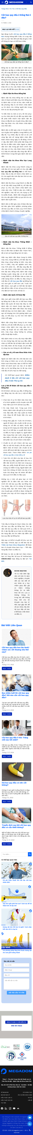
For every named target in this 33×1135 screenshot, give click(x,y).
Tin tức (12, 8)
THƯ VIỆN (3, 1103)
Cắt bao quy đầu (21, 8)
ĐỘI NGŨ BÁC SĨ (5, 1095)
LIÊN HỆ (30, 1100)
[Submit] (30, 854)
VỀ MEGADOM (4, 1092)
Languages (26, 2)
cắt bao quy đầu (16, 281)
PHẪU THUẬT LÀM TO (6, 1097)
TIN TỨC (30, 1097)
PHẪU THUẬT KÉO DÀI (6, 1100)
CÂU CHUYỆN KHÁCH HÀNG (25, 1095)
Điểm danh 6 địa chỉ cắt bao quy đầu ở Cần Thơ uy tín (17, 378)
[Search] (31, 2)
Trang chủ (4, 8)
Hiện (17, 29)
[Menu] (2, 2)
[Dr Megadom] (14, 2)
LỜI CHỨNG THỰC (27, 1092)
